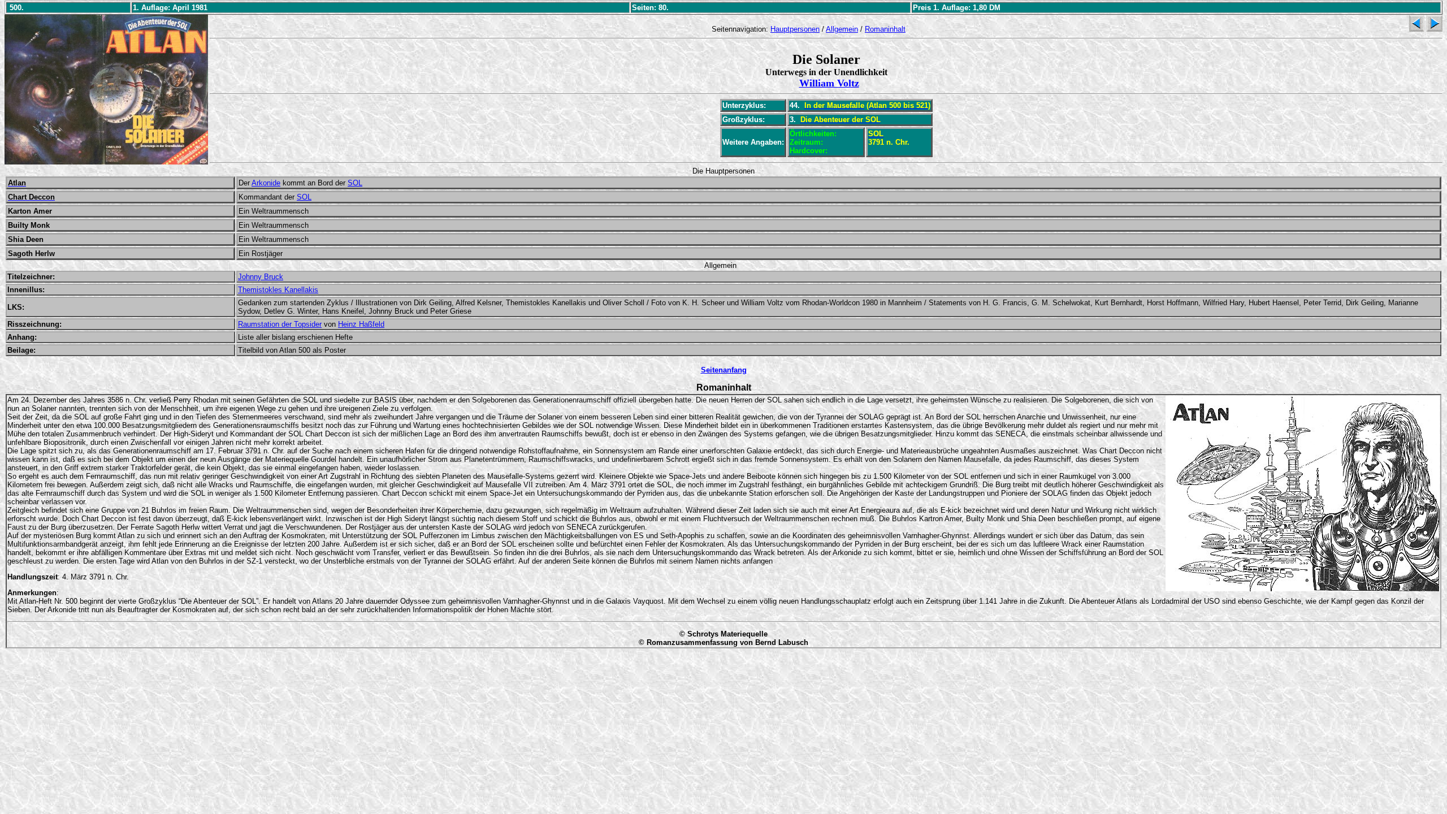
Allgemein (842, 29)
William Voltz (829, 83)
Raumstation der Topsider (280, 324)
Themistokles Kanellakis (278, 289)
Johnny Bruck (260, 276)
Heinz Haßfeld (361, 324)
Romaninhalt (885, 29)
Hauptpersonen (795, 29)
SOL (355, 183)
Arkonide (266, 183)
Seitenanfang (724, 370)
